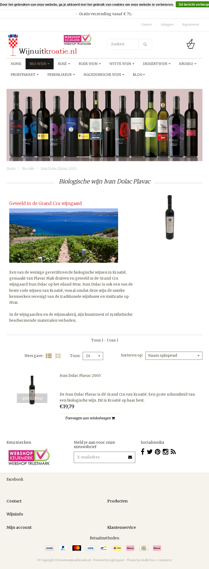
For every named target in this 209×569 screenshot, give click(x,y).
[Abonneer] (130, 455)
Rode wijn (88, 64)
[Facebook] (143, 452)
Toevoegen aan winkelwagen (88, 418)
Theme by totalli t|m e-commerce (149, 560)
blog (137, 75)
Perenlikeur (59, 75)
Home (16, 64)
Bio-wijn (38, 64)
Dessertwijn (155, 64)
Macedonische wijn (103, 75)
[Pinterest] (158, 452)
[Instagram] (165, 452)
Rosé (62, 64)
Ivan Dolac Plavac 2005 (59, 168)
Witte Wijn (120, 64)
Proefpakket (23, 75)
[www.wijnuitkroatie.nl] (54, 45)
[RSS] (173, 452)
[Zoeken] (145, 44)
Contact (146, 24)
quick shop (32, 398)
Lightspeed (116, 560)
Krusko (186, 64)
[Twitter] (150, 452)
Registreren (190, 24)
